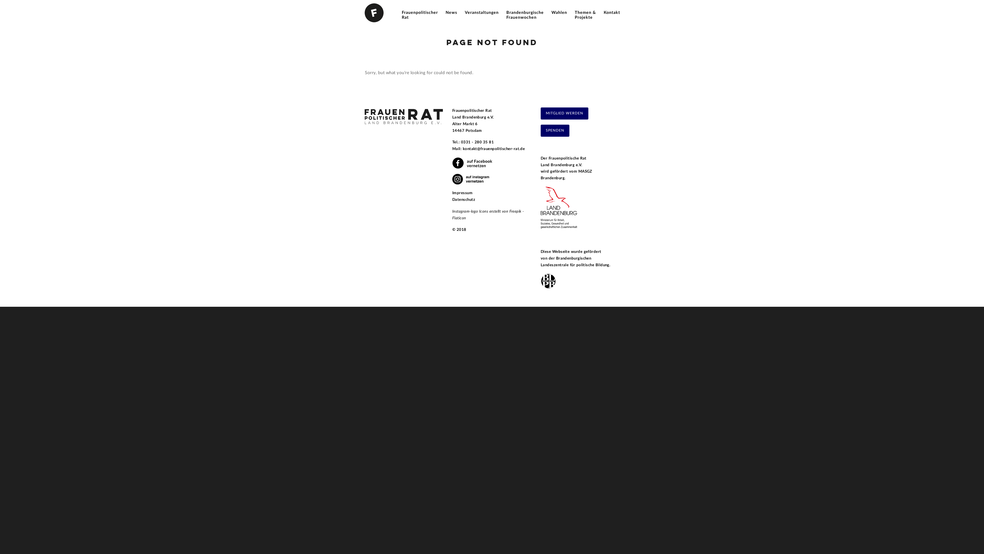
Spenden (555, 130)
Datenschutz (463, 200)
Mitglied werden (564, 113)
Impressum (462, 193)
